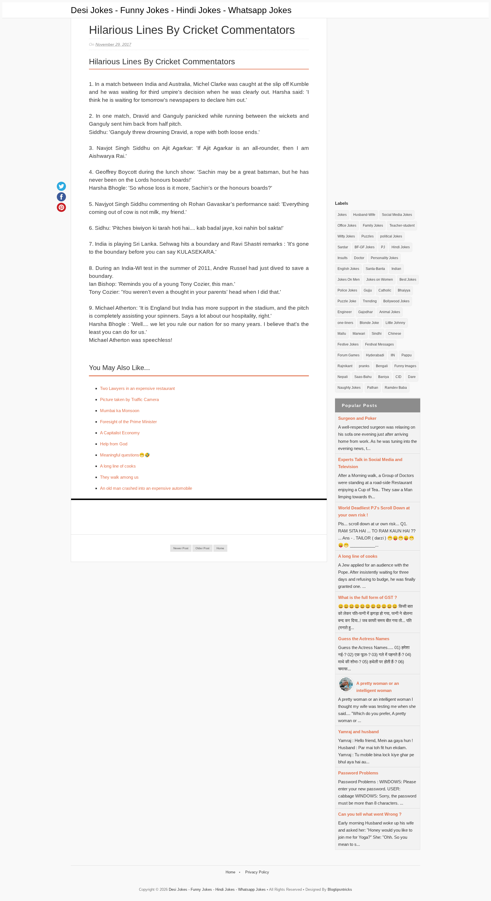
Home (220, 548)
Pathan (372, 388)
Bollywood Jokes (396, 301)
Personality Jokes (384, 258)
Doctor (359, 258)
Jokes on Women (379, 280)
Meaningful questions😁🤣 (125, 454)
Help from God (113, 443)
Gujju (368, 290)
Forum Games (348, 355)
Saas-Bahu (363, 377)
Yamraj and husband (358, 731)
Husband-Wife (364, 215)
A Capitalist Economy (120, 432)
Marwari (359, 334)
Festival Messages (379, 344)
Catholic (384, 290)
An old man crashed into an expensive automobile (146, 488)
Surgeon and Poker (357, 418)
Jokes (342, 215)
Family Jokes (373, 226)
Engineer (345, 312)
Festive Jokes (348, 344)
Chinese (394, 334)
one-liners (345, 323)
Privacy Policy (257, 872)
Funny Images (405, 366)
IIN (393, 355)
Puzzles (367, 236)
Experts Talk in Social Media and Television (370, 463)
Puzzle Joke (347, 301)
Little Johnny (395, 323)
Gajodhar (365, 312)
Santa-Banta (375, 269)
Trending (370, 301)
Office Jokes (347, 226)
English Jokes (348, 269)
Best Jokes (408, 280)
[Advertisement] (377, 107)
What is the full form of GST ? (367, 597)
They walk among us (119, 477)
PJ (383, 247)
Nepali (343, 377)
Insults (343, 258)
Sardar (343, 247)
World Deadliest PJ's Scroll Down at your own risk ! (374, 511)
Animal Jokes (389, 312)
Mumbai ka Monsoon (119, 410)
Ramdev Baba (396, 388)
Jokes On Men (349, 280)
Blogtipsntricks (340, 889)
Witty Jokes (346, 236)
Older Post (202, 548)
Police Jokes (347, 290)
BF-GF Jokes (365, 247)
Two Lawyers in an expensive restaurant (137, 388)
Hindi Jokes (401, 247)
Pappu (406, 355)
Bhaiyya (404, 290)
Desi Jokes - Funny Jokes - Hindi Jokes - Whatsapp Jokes (181, 10)
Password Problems (358, 772)
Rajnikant (345, 366)
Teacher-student (402, 226)
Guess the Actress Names (363, 638)
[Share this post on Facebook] (61, 196)
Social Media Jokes (397, 215)
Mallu (342, 334)
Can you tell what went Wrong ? (369, 814)
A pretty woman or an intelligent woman (377, 687)
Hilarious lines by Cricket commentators (192, 30)
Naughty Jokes (349, 388)
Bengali (382, 366)
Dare (412, 377)
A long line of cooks (118, 466)
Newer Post (180, 548)
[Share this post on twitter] (61, 186)
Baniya (383, 377)
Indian (396, 269)
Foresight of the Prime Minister (128, 421)
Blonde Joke (369, 323)
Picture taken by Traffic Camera (129, 399)
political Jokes (391, 236)
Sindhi (377, 334)
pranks (364, 366)
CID (398, 377)
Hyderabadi (375, 355)
